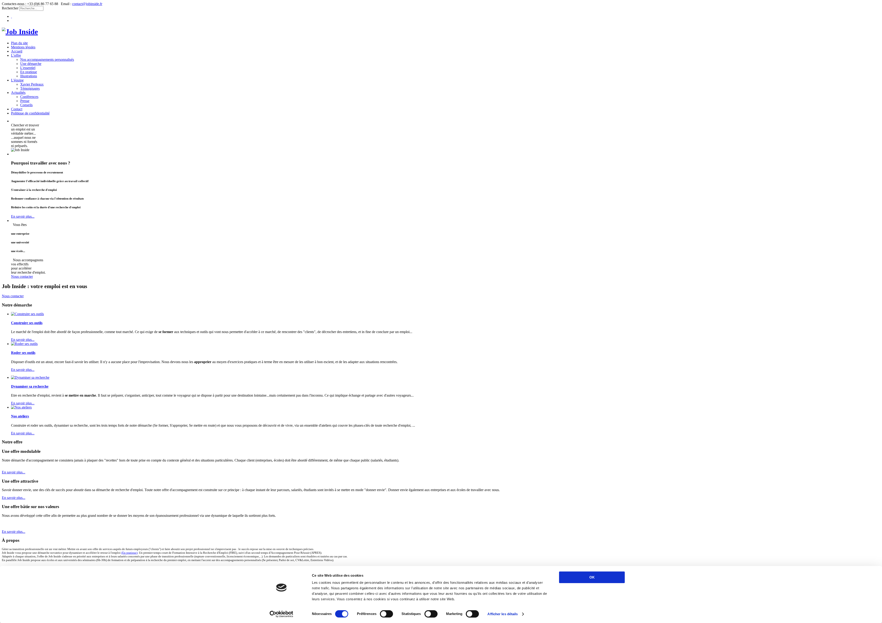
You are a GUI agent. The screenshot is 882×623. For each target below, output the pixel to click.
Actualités (18, 93)
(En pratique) (129, 552)
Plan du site (19, 43)
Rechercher (10, 8)
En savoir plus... (22, 216)
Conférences (29, 97)
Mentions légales (23, 47)
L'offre (16, 55)
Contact (16, 109)
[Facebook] (11, 16)
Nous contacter (22, 276)
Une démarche (30, 64)
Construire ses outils (26, 323)
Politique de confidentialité (30, 113)
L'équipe (17, 80)
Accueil (16, 51)
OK (592, 577)
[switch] (386, 613)
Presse (24, 101)
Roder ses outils (23, 353)
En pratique (28, 72)
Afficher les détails (502, 614)
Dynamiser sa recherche (29, 386)
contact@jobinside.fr (87, 4)
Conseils (26, 105)
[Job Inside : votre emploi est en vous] (20, 32)
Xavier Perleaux (32, 84)
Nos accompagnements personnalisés (47, 59)
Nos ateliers (20, 416)
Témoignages (30, 88)
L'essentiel (27, 68)
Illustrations (28, 76)
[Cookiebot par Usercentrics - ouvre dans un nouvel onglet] (281, 614)
